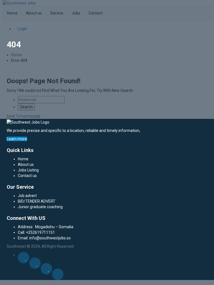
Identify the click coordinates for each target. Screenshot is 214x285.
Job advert (27, 195)
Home (23, 159)
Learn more (17, 139)
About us (26, 164)
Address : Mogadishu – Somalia (45, 227)
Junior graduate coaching (40, 207)
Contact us (27, 175)
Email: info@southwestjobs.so (44, 238)
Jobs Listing (28, 170)
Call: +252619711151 (36, 232)
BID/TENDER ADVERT (36, 201)
